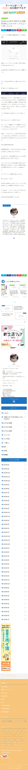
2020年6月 (14, 599)
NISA (2, 702)
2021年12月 (14, 536)
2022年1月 (14, 532)
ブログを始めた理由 (22, 733)
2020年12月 (14, 583)
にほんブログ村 (5, 758)
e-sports (14, 413)
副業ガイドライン (6, 689)
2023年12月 (14, 472)
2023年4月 (14, 500)
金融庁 (3, 699)
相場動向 (14, 454)
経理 (15, 742)
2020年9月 (14, 587)
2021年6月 (14, 560)
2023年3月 (14, 504)
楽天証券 (4, 742)
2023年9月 (14, 484)
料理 (3, 740)
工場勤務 (9, 737)
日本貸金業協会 (5, 708)
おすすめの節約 (14, 431)
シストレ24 (14, 435)
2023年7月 (14, 492)
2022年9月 (14, 520)
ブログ (15, 733)
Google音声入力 (14, 730)
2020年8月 (14, 591)
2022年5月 (14, 524)
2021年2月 (14, 576)
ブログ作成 (14, 438)
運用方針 (10, 744)
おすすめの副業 (14, 423)
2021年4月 (14, 568)
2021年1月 (14, 579)
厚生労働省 (4, 686)
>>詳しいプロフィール (9, 383)
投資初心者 (24, 737)
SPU (3, 733)
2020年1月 (14, 619)
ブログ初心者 (5, 735)
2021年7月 (14, 556)
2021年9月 (14, 548)
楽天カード (13, 740)
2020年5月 (14, 603)
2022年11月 (14, 516)
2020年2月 (14, 615)
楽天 (8, 740)
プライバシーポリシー (11, 766)
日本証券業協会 (5, 705)
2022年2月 (14, 528)
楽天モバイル (20, 740)
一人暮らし (14, 442)
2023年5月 (14, 496)
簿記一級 (10, 742)
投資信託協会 (5, 711)
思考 (14, 446)
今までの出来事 (19, 735)
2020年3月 (14, 611)
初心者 (4, 737)
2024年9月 (14, 464)
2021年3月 (14, 572)
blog (8, 730)
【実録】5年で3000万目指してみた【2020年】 (14, 418)
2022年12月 (14, 512)
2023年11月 (14, 476)
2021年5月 (14, 564)
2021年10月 (14, 544)
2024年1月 (14, 468)
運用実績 (4, 744)
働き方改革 (4, 693)
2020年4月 (14, 607)
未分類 (14, 450)
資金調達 (20, 742)
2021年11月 (14, 540)
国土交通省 (4, 696)
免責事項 (19, 766)
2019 (4, 730)
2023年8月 (14, 488)
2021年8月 (14, 552)
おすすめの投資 (4, 18)
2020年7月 (14, 595)
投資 (19, 737)
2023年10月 (14, 480)
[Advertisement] (14, 256)
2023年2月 (14, 508)
